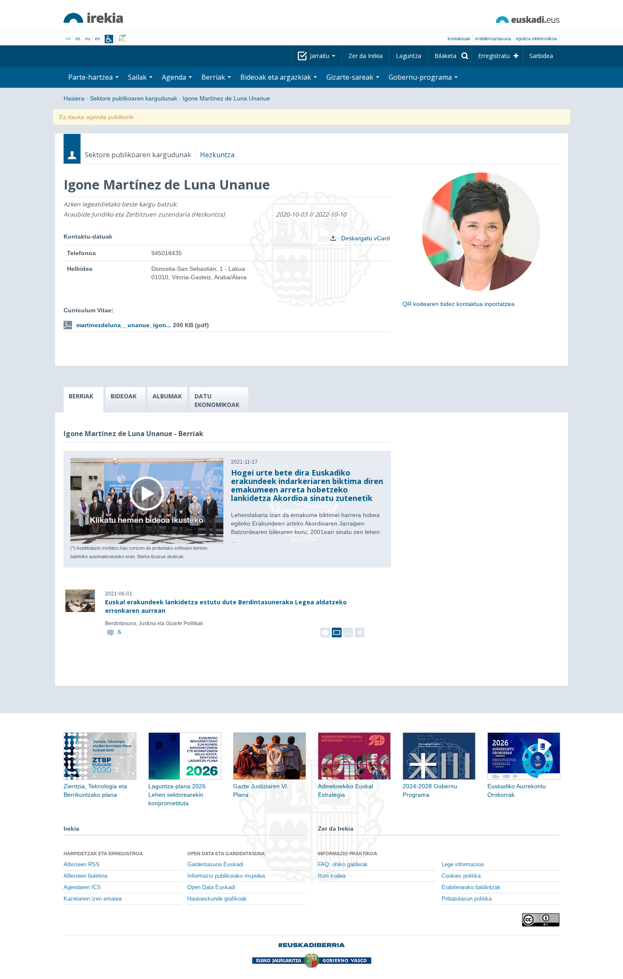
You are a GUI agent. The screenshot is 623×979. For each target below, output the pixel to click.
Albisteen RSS (82, 865)
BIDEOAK (123, 396)
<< (68, 38)
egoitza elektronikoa (536, 38)
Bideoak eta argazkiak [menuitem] (276, 77)
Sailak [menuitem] (138, 77)
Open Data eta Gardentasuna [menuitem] (226, 853)
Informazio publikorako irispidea (226, 876)
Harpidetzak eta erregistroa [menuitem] (103, 853)
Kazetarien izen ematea (93, 899)
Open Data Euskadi (211, 887)
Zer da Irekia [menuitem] (365, 56)
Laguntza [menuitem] (408, 56)
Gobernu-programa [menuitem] (421, 77)
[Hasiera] (93, 18)
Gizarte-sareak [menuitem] (350, 77)
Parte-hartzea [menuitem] (91, 77)
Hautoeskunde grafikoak (217, 899)
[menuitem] (449, 56)
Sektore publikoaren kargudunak (133, 98)
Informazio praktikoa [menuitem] (347, 853)
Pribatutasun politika (467, 899)
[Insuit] (109, 39)
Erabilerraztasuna (493, 38)
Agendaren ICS (82, 887)
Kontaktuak (459, 38)
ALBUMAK (167, 396)
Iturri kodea (331, 876)
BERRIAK (81, 396)
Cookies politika (461, 876)
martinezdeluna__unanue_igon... (123, 325)
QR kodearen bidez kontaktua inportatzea (459, 303)
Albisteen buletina (85, 876)
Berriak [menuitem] (214, 77)
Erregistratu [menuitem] (494, 56)
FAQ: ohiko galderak (343, 865)
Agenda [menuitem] (175, 77)
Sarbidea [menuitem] (541, 56)
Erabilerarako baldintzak (471, 887)
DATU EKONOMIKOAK (217, 400)
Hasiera (74, 98)
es (78, 38)
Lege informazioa (463, 865)
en (97, 38)
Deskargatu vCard (364, 238)
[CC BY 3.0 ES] (540, 919)
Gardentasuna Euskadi (215, 865)
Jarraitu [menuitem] (320, 56)
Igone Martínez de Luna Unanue (226, 98)
